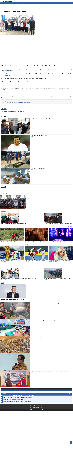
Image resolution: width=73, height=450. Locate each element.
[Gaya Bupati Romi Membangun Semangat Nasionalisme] (15, 126)
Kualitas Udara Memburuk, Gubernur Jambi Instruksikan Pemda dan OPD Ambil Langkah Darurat (48, 337)
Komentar (3, 186)
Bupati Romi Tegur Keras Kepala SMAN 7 (38, 168)
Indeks (43, 3)
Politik (27, 3)
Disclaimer (35, 405)
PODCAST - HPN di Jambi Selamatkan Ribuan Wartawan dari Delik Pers (14, 399)
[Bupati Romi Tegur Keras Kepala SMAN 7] (15, 176)
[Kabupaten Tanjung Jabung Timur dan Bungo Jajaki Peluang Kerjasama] (22, 218)
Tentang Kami (40, 405)
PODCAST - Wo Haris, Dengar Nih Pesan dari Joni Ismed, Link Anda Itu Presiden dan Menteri (17, 401)
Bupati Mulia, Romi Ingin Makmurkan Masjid (39, 135)
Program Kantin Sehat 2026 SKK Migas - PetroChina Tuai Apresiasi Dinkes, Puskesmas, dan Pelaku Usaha (50, 371)
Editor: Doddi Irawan (4, 13)
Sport (24, 3)
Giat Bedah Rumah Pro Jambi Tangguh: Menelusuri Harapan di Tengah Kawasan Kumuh (18, 395)
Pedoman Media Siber (35, 407)
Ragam (34, 3)
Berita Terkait (4, 193)
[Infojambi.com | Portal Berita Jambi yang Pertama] (7, 1)
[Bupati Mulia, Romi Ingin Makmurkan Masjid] (15, 143)
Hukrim (6, 3)
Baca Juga (3, 116)
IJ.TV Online (3, 393)
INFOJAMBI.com (37, 106)
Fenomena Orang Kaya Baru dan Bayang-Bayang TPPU (13, 299)
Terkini (2, 282)
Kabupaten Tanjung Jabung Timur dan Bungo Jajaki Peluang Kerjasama (13, 223)
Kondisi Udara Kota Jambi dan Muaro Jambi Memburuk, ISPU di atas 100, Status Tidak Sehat (48, 354)
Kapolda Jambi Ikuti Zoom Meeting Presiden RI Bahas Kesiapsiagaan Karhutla (45, 320)
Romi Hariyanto (4, 111)
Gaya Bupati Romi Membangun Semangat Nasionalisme (16, 102)
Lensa (3, 3)
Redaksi (31, 405)
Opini (17, 3)
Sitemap (42, 407)
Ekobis (20, 3)
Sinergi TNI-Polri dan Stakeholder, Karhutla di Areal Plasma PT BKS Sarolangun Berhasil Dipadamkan (49, 303)
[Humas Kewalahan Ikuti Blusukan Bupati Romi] (15, 159)
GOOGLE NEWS (15, 106)
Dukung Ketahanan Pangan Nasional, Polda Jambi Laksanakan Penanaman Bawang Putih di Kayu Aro (18, 278)
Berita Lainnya (36, 389)
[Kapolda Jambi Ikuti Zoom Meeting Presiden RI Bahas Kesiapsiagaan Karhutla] (15, 327)
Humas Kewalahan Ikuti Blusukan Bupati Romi (39, 151)
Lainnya (70, 393)
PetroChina (39, 3)
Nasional (10, 3)
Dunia (14, 3)
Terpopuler (4, 266)
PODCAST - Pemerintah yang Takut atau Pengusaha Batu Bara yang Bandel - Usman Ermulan (17, 397)
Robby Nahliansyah (12, 111)
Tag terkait (4, 108)
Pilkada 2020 (20, 111)
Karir (30, 407)
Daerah (30, 3)
